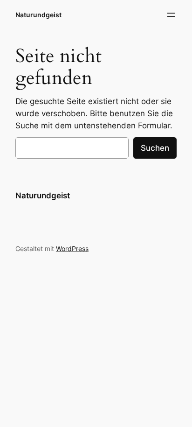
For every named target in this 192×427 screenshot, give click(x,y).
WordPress (72, 248)
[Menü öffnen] (171, 15)
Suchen (155, 148)
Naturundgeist (38, 15)
